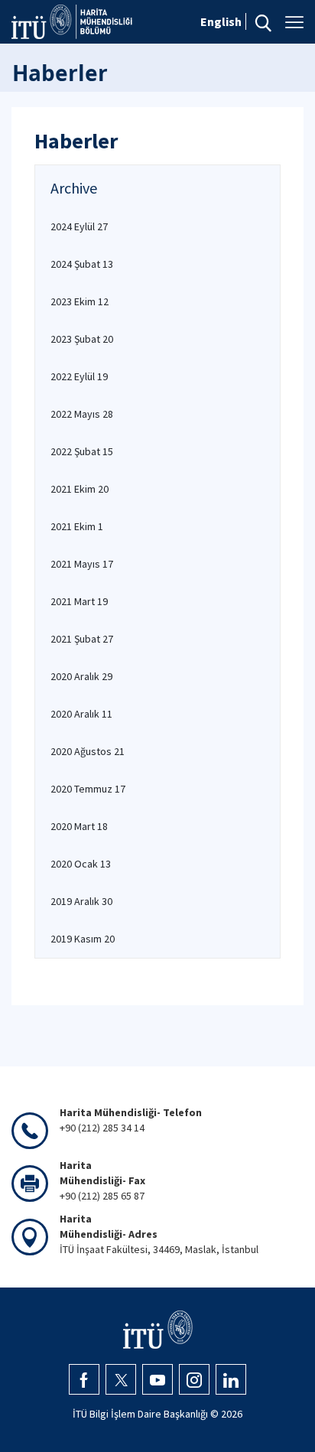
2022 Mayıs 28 (81, 414)
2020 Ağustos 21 (87, 751)
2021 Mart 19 (79, 601)
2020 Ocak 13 (80, 864)
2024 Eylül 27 (79, 226)
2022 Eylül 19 (79, 376)
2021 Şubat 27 (81, 639)
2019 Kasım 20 (82, 939)
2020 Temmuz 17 (87, 789)
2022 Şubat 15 (81, 451)
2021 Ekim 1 (76, 526)
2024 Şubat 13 (81, 264)
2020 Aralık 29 (81, 676)
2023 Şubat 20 (81, 339)
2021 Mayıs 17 (81, 564)
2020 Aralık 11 (81, 714)
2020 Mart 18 (79, 826)
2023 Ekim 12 (79, 301)
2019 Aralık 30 (81, 901)
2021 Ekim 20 (79, 489)
